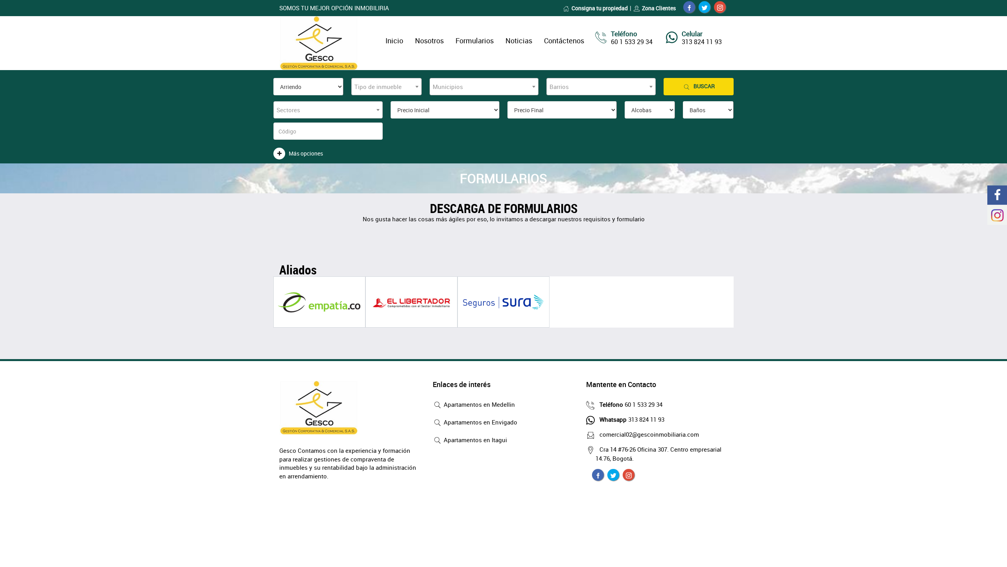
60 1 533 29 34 (630, 404)
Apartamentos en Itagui (474, 440)
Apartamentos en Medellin (478, 404)
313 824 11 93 (631, 419)
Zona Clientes (659, 8)
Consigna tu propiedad (600, 8)
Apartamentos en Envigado (479, 422)
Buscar (704, 86)
